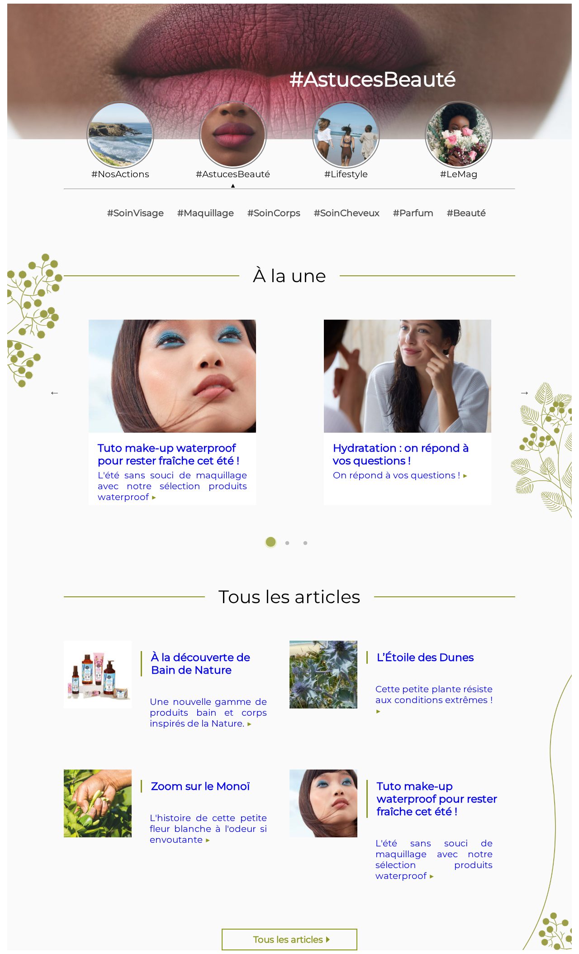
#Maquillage (205, 213)
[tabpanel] (172, 428)
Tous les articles (288, 939)
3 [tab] (307, 543)
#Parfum (413, 213)
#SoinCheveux (347, 213)
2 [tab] (289, 543)
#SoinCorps (273, 213)
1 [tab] (271, 543)
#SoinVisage (135, 213)
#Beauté (466, 213)
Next (520, 392)
